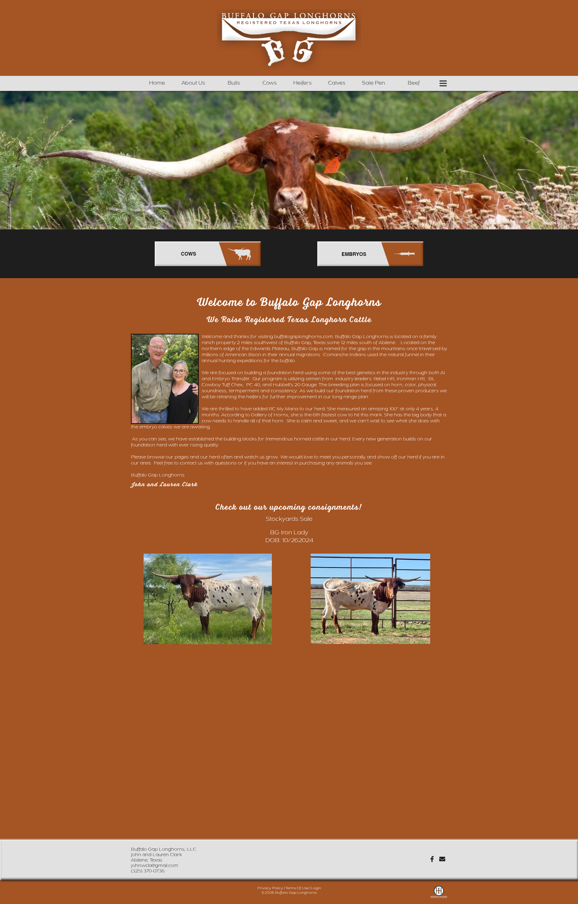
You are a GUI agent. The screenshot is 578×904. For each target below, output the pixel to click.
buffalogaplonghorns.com (303, 337)
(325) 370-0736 (148, 871)
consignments (333, 507)
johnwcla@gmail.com (154, 865)
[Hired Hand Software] (438, 895)
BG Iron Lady (289, 532)
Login (316, 888)
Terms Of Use (297, 888)
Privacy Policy (270, 888)
